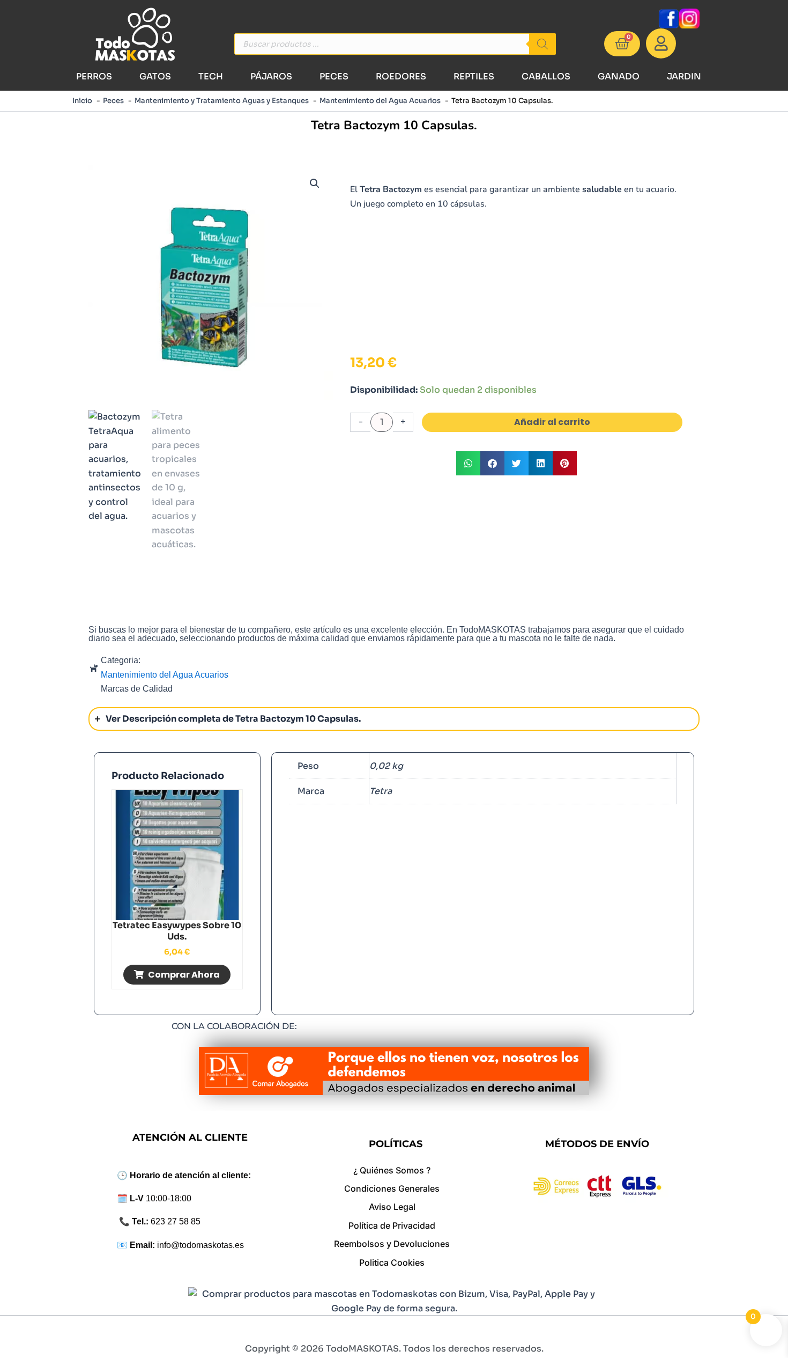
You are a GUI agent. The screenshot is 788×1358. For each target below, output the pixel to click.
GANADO (619, 76)
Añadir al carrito (552, 422)
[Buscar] (542, 44)
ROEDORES (401, 76)
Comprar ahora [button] (184, 974)
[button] (314, 183)
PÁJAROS (271, 76)
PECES (333, 76)
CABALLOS (546, 76)
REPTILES (474, 76)
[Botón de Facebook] (668, 18)
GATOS (155, 76)
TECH (210, 76)
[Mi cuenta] (661, 43)
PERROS (94, 76)
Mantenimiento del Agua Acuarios (164, 674)
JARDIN (684, 76)
